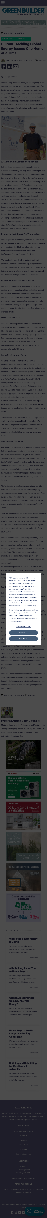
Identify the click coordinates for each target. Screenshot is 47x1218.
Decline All (23, 639)
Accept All (23, 633)
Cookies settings (23, 627)
